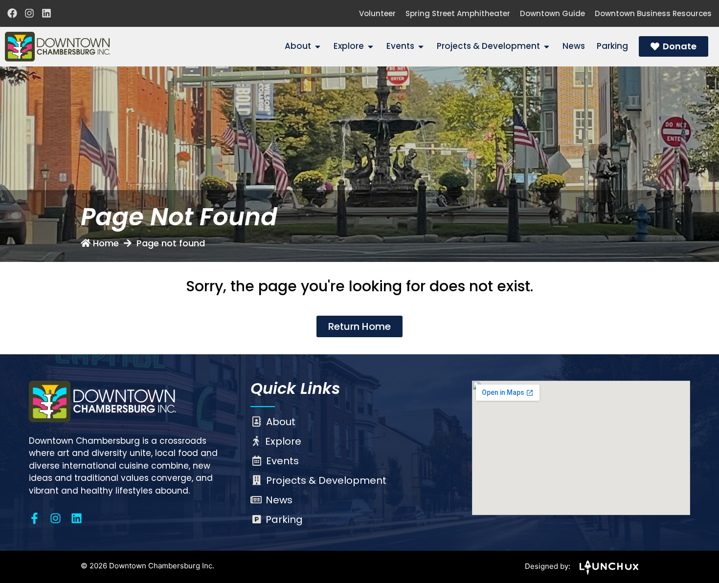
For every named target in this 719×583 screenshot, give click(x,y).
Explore (283, 441)
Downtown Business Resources (653, 13)
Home (106, 243)
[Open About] (318, 46)
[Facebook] (12, 13)
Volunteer (377, 13)
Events (282, 461)
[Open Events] (421, 46)
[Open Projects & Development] (546, 46)
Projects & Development (326, 480)
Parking (284, 519)
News (279, 500)
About (280, 422)
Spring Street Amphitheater (457, 13)
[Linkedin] (46, 13)
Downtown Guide (552, 13)
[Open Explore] (370, 46)
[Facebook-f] (34, 518)
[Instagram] (29, 13)
